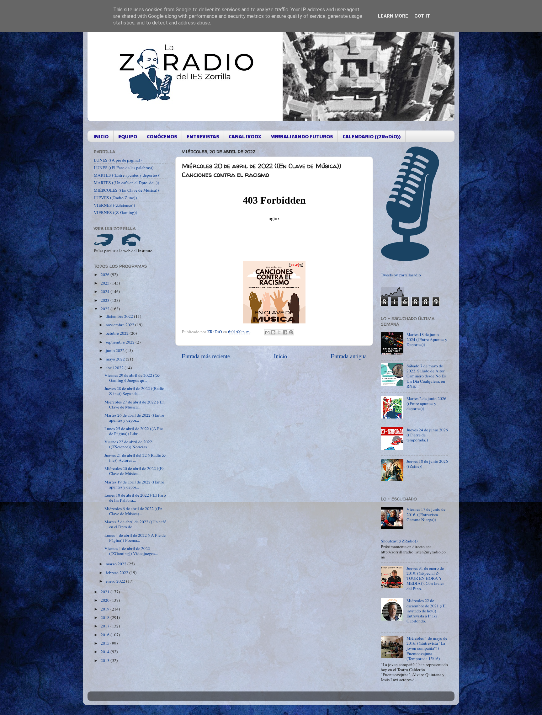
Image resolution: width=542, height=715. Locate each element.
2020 (105, 600)
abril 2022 (115, 368)
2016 (105, 635)
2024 (105, 291)
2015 (105, 643)
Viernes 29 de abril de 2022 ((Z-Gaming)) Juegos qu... (132, 377)
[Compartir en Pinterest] (291, 332)
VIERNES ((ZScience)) (114, 205)
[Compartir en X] (279, 332)
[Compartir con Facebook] (285, 332)
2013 (105, 660)
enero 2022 (116, 581)
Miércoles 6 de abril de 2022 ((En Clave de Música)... (133, 511)
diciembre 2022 (120, 316)
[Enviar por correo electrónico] (267, 332)
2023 (105, 300)
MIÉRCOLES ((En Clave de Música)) (126, 190)
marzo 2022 (116, 564)
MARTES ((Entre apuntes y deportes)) (127, 175)
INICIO (101, 136)
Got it (422, 16)
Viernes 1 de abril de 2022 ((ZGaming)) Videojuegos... (131, 551)
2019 (105, 609)
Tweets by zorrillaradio (401, 275)
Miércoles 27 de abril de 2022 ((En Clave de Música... (134, 404)
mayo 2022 (116, 359)
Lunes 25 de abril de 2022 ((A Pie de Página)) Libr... (133, 431)
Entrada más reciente (206, 356)
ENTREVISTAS (203, 136)
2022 (105, 309)
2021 (105, 592)
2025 (105, 283)
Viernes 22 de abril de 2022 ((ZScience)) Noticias (128, 444)
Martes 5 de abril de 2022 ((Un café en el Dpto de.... (135, 524)
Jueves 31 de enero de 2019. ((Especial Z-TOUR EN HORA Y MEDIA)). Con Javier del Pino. (425, 578)
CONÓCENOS (162, 136)
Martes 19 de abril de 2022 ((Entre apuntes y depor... (134, 484)
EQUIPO (127, 136)
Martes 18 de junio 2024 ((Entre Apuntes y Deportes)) (426, 339)
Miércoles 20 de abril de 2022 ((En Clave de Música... (134, 471)
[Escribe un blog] (273, 332)
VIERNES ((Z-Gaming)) (115, 212)
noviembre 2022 (120, 325)
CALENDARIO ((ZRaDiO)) (372, 136)
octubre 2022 (118, 333)
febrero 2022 (117, 572)
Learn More (393, 16)
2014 (105, 651)
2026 (105, 274)
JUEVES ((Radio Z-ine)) (115, 197)
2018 (105, 617)
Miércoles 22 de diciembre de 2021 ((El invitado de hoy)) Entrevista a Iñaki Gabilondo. (426, 611)
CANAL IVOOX (245, 136)
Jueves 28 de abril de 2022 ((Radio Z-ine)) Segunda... (134, 391)
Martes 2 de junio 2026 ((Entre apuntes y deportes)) (426, 403)
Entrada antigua (349, 356)
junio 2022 (115, 350)
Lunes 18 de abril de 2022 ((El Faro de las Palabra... (135, 497)
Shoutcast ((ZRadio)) (399, 541)
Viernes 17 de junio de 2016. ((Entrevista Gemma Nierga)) (425, 514)
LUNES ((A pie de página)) (118, 160)
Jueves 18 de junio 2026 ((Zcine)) (427, 463)
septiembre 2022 (121, 342)
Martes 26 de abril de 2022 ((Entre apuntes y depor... (134, 417)
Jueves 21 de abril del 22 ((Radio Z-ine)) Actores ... (135, 457)
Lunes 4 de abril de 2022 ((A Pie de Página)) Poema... (135, 537)
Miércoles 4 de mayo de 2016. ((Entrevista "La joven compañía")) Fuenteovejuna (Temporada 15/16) (426, 648)
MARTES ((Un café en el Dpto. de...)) (126, 182)
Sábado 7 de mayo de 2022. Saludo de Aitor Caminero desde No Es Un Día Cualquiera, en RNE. (426, 376)
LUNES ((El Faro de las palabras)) (124, 167)
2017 (105, 626)
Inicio (280, 356)
